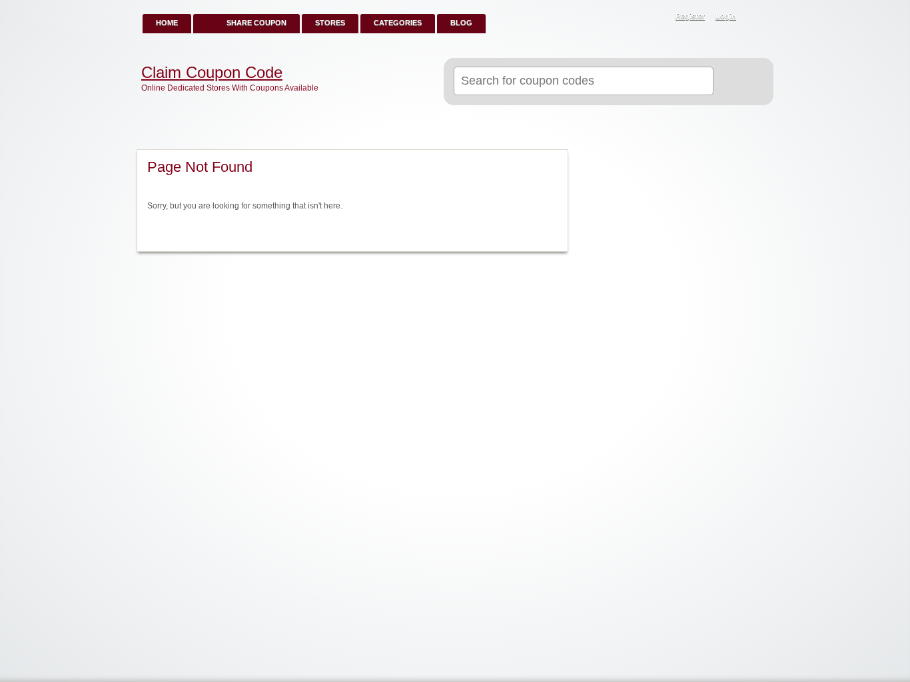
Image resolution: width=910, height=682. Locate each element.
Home (167, 23)
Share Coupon (256, 23)
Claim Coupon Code (211, 73)
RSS (756, 17)
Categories (398, 23)
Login (725, 16)
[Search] (737, 82)
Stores (330, 23)
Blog (461, 23)
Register (690, 16)
